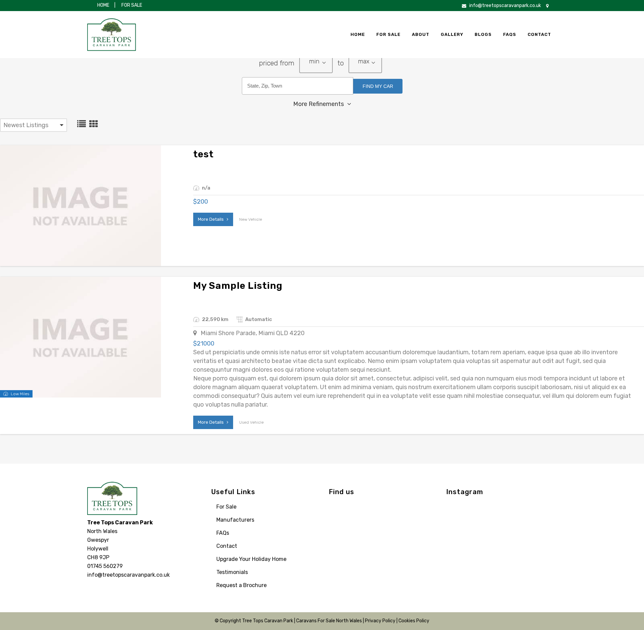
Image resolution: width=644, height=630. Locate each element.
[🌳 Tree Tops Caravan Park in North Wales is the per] (544, 510)
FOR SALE (131, 5)
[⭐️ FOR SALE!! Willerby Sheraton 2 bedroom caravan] (544, 545)
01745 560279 (105, 566)
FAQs (222, 533)
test (203, 154)
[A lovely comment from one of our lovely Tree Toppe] (487, 545)
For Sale (226, 507)
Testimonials (232, 572)
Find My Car (378, 86)
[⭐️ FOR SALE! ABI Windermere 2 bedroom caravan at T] (487, 510)
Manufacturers (235, 520)
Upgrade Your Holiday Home (251, 559)
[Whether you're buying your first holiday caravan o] (515, 545)
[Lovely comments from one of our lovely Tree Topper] (487, 528)
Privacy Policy (380, 621)
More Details (212, 219)
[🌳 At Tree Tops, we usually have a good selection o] (544, 528)
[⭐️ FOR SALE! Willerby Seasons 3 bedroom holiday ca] (458, 528)
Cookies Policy (413, 621)
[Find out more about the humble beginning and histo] (515, 510)
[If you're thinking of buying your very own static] (458, 545)
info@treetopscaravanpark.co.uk (505, 5)
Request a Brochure (241, 585)
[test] (80, 205)
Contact (226, 546)
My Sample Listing (237, 285)
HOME (103, 5)
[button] (316, 64)
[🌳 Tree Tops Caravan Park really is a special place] (515, 528)
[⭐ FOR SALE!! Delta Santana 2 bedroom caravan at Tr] (458, 510)
